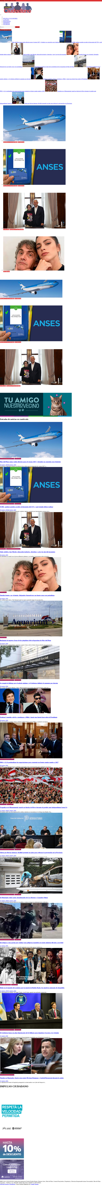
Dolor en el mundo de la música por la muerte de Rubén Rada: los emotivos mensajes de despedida (32, 988)
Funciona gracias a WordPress (7, 1184)
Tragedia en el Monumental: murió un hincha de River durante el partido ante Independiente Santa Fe (33, 807)
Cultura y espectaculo (5, 984)
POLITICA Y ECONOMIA (10, 18)
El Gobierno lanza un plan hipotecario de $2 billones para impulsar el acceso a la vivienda (29, 1033)
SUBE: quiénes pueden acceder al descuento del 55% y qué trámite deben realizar (29, 189)
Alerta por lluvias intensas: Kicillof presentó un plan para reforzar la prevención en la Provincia (48, 103)
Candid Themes (34, 1184)
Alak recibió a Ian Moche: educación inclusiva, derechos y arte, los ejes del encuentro (45, 54)
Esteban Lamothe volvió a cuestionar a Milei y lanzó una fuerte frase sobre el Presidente (65, 79)
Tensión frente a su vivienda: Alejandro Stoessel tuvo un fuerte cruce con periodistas (30, 274)
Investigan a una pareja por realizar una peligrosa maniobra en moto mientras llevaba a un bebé (31, 942)
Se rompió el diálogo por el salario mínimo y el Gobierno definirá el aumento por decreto (29, 683)
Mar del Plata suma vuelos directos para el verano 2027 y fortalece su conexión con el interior (36, 42)
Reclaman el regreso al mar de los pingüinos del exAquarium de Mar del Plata (54, 66)
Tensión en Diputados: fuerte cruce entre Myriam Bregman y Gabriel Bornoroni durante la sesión (32, 1078)
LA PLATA (6, 20)
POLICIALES (7, 21)
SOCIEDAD (6, 24)
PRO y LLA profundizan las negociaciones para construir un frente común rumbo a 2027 (29, 762)
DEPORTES (6, 22)
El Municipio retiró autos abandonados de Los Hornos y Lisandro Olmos (24, 897)
